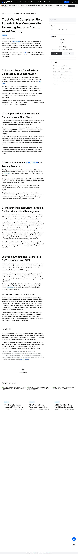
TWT (25, 52)
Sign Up (66, 1)
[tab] (62, 65)
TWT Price (32, 162)
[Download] (74, 539)
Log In (61, 1)
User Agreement (24, 359)
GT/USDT (43, 553)
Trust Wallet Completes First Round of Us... (24, 13)
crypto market (10, 287)
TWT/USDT (7, 173)
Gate (3, 13)
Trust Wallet (16, 41)
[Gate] (6, 2)
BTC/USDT (28, 553)
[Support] (74, 544)
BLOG (8, 13)
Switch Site (71, 6)
